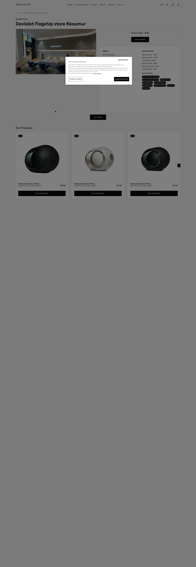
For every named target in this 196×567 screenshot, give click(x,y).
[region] (98, 71)
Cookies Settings (75, 79)
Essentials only (123, 59)
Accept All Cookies (121, 79)
